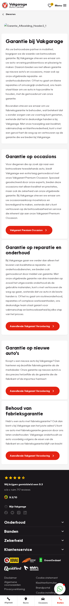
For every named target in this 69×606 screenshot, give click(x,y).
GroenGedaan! (52, 560)
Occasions (43, 602)
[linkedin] (25, 512)
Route (26, 602)
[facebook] (6, 512)
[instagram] (19, 512)
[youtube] (12, 512)
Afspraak (8, 602)
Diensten (10, 14)
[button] (59, 588)
